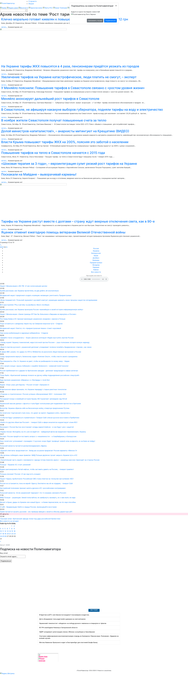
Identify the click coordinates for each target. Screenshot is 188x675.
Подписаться (110, 21)
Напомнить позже (95, 21)
